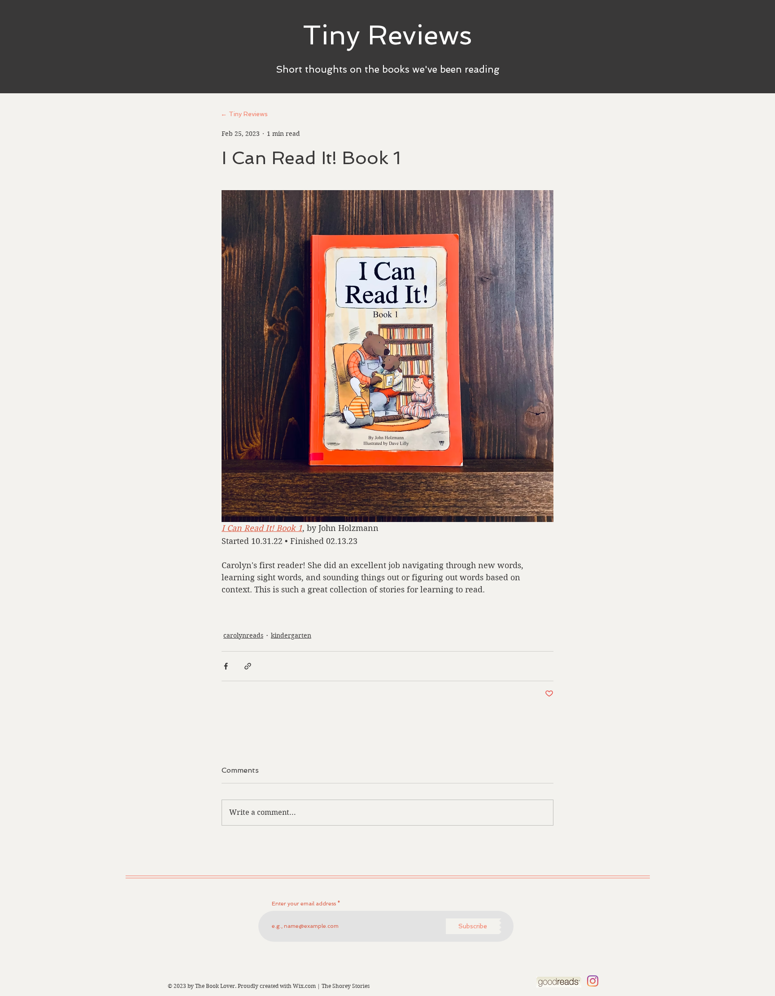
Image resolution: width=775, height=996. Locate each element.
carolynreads (243, 635)
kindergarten (291, 635)
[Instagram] (592, 981)
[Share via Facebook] (226, 666)
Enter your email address (304, 903)
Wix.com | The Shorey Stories (331, 986)
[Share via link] (248, 666)
